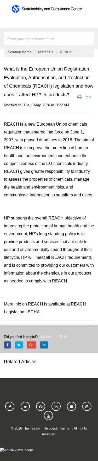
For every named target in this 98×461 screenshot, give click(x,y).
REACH (66, 52)
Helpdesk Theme (56, 428)
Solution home (20, 52)
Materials (45, 52)
